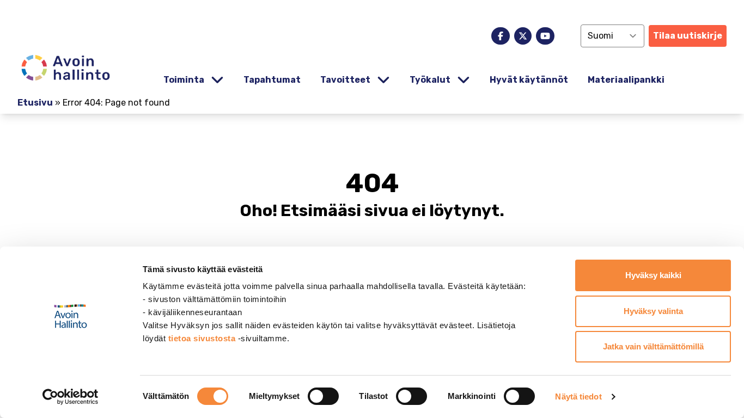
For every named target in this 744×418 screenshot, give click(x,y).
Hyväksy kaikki (653, 275)
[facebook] (500, 36)
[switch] (323, 396)
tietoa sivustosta (203, 338)
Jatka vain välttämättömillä (653, 346)
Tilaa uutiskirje (687, 35)
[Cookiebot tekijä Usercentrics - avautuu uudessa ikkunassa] (70, 397)
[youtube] (545, 36)
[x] (523, 36)
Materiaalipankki (626, 80)
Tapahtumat (272, 80)
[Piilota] (216, 80)
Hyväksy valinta (653, 311)
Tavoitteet (345, 80)
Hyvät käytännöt (529, 80)
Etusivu (35, 102)
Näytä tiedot (578, 396)
